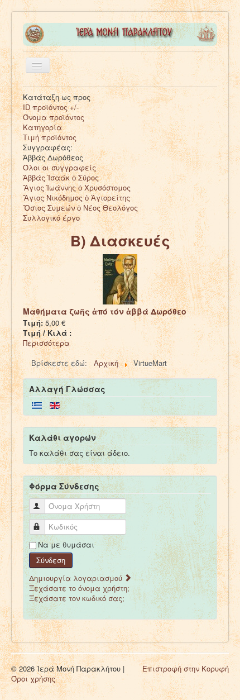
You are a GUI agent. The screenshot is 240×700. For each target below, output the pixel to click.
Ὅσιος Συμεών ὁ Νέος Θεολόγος (80, 207)
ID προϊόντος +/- (51, 107)
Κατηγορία (42, 127)
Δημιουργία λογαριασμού (76, 578)
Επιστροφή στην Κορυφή (185, 668)
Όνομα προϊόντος (53, 117)
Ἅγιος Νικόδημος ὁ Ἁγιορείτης (76, 197)
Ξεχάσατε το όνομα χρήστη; (79, 588)
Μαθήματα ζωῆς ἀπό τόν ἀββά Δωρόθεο (104, 311)
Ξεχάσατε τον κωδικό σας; (76, 598)
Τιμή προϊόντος (49, 137)
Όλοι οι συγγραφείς (59, 167)
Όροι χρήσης (33, 678)
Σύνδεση (50, 560)
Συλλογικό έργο (51, 217)
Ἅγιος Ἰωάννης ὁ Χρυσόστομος (77, 187)
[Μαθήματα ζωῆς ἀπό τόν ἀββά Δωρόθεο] (120, 278)
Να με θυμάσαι (66, 545)
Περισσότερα (46, 342)
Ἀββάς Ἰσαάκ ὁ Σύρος (61, 177)
